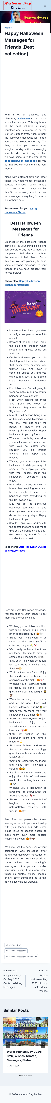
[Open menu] (45, 5)
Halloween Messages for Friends (21, 957)
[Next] (43, 1045)
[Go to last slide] (8, 1045)
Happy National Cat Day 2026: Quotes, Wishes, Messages (12, 979)
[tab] (20, 1075)
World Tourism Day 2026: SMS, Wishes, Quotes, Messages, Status (24, 1056)
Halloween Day (13, 945)
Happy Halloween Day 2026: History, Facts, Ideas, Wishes (39, 981)
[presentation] (25, 1031)
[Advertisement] (25, 87)
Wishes (8, 28)
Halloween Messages (16, 951)
